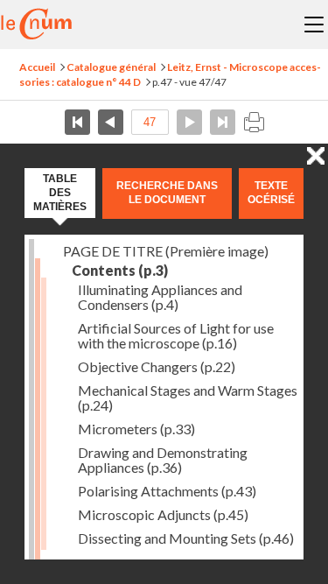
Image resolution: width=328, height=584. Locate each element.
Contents (120, 270)
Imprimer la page (253, 122)
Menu (314, 25)
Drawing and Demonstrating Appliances (163, 459)
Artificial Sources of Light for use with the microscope (176, 335)
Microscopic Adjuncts (163, 514)
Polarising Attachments (167, 490)
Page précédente (110, 122)
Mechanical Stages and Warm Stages (187, 397)
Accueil (37, 67)
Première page (77, 122)
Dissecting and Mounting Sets (186, 538)
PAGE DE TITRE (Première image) (166, 251)
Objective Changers (156, 366)
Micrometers (136, 428)
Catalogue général (111, 67)
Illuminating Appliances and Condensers (160, 297)
